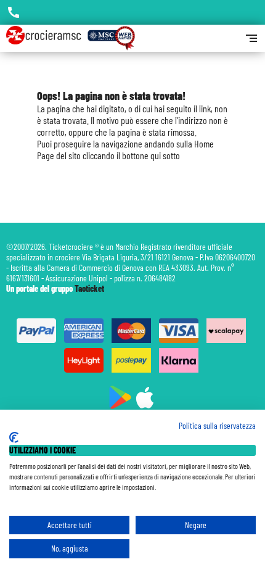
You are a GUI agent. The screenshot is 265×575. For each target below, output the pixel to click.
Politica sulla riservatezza (217, 425)
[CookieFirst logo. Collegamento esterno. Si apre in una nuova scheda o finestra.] (13, 437)
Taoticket (89, 288)
